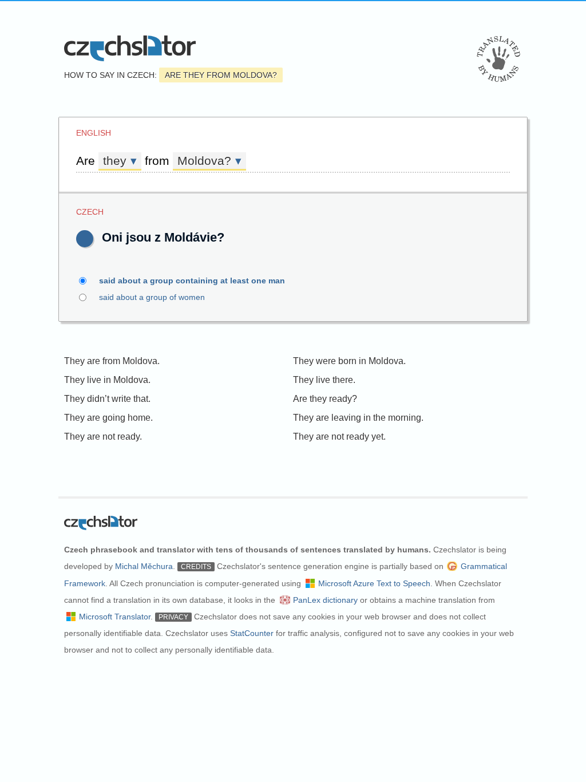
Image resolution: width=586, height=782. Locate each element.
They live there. (324, 380)
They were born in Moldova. (349, 361)
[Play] (84, 238)
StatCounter (252, 633)
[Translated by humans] (498, 58)
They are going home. (108, 417)
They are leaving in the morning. (358, 417)
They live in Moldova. (107, 380)
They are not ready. (103, 436)
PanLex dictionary (325, 600)
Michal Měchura (144, 566)
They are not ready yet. (339, 436)
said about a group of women (152, 297)
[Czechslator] (130, 48)
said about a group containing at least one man (192, 280)
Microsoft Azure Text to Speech (374, 583)
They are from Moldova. (112, 361)
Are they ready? (325, 399)
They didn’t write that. (107, 399)
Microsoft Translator (115, 616)
